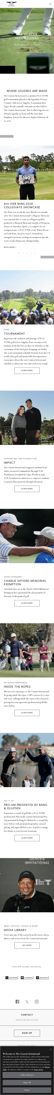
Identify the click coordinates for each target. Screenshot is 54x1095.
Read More (9, 247)
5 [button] (35, 253)
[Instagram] (36, 1002)
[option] (27, 197)
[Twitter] (27, 1002)
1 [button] (19, 253)
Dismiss (27, 1090)
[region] (27, 1070)
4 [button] (31, 253)
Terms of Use (38, 1070)
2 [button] (23, 253)
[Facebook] (17, 1002)
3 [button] (27, 253)
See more (27, 945)
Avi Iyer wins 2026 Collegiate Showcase (22, 205)
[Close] (51, 1049)
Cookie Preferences (27, 1075)
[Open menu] (50, 4)
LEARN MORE (27, 371)
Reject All (27, 1082)
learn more (27, 603)
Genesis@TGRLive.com (27, 1020)
